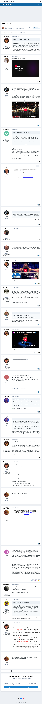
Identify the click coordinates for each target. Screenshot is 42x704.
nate (6, 243)
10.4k (7, 95)
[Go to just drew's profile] (6, 603)
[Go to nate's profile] (6, 247)
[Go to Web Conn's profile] (6, 60)
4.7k (7, 297)
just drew (6, 599)
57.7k (7, 46)
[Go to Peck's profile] (6, 232)
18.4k (7, 319)
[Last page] (18, 32)
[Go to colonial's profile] (6, 552)
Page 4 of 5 (22, 32)
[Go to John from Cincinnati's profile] (3, 27)
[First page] (2, 32)
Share (30, 27)
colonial (6, 548)
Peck (6, 228)
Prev (4, 32)
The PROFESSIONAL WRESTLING (18, 28)
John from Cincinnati (10, 27)
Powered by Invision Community (21, 702)
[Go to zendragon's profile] (6, 400)
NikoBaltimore (6, 86)
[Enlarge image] (20, 359)
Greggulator (6, 129)
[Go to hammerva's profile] (6, 377)
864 (7, 594)
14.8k (7, 500)
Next (15, 32)
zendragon (6, 396)
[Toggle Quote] (13, 39)
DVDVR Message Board (8, 1)
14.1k (7, 382)
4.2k (7, 238)
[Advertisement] (13, 14)
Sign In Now (30, 687)
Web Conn (6, 56)
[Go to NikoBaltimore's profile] (6, 89)
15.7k (7, 176)
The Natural (6, 36)
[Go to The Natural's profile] (6, 40)
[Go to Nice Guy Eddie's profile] (6, 314)
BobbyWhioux (6, 287)
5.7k (7, 139)
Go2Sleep (25, 39)
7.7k (7, 425)
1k (6, 557)
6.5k (7, 253)
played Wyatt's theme (21, 637)
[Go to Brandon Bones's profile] (6, 588)
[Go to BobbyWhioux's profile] (6, 291)
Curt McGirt (26, 418)
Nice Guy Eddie (6, 310)
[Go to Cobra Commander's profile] (6, 494)
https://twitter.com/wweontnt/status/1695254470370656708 (22, 377)
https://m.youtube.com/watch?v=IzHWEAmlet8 (21, 315)
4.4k (7, 609)
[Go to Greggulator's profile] (6, 133)
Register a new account (12, 687)
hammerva (6, 373)
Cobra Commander (6, 490)
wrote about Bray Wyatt (23, 641)
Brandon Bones (6, 584)
